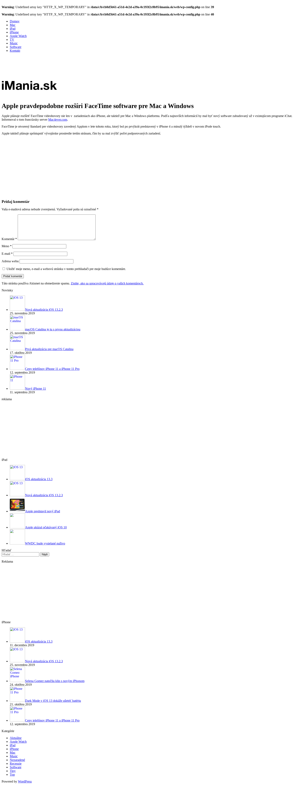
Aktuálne (16, 738)
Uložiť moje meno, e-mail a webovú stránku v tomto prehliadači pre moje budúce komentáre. (66, 269)
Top (12, 774)
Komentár (9, 239)
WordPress (25, 781)
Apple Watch (18, 36)
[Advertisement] (76, 65)
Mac (12, 25)
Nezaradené (17, 760)
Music (14, 43)
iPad (12, 28)
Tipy (13, 771)
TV (12, 39)
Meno (7, 246)
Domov (15, 21)
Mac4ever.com (57, 119)
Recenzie (16, 763)
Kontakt (15, 50)
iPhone (14, 32)
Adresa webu (10, 261)
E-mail (7, 253)
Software (15, 47)
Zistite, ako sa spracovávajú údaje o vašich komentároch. (107, 283)
